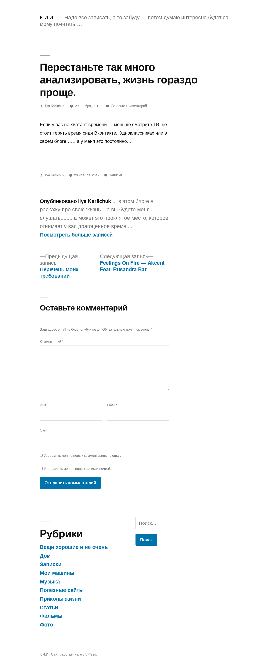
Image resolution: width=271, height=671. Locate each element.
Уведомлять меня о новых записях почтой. (77, 468)
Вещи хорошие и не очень (74, 547)
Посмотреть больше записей (76, 234)
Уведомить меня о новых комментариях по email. (82, 455)
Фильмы (51, 615)
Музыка (50, 581)
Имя (44, 404)
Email (112, 404)
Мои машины (57, 572)
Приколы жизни (60, 598)
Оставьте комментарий (129, 105)
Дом (45, 555)
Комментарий (51, 341)
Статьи (49, 607)
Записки (115, 175)
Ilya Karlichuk (54, 105)
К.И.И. (47, 17)
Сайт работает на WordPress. (74, 654)
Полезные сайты (62, 590)
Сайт (44, 430)
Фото (46, 624)
